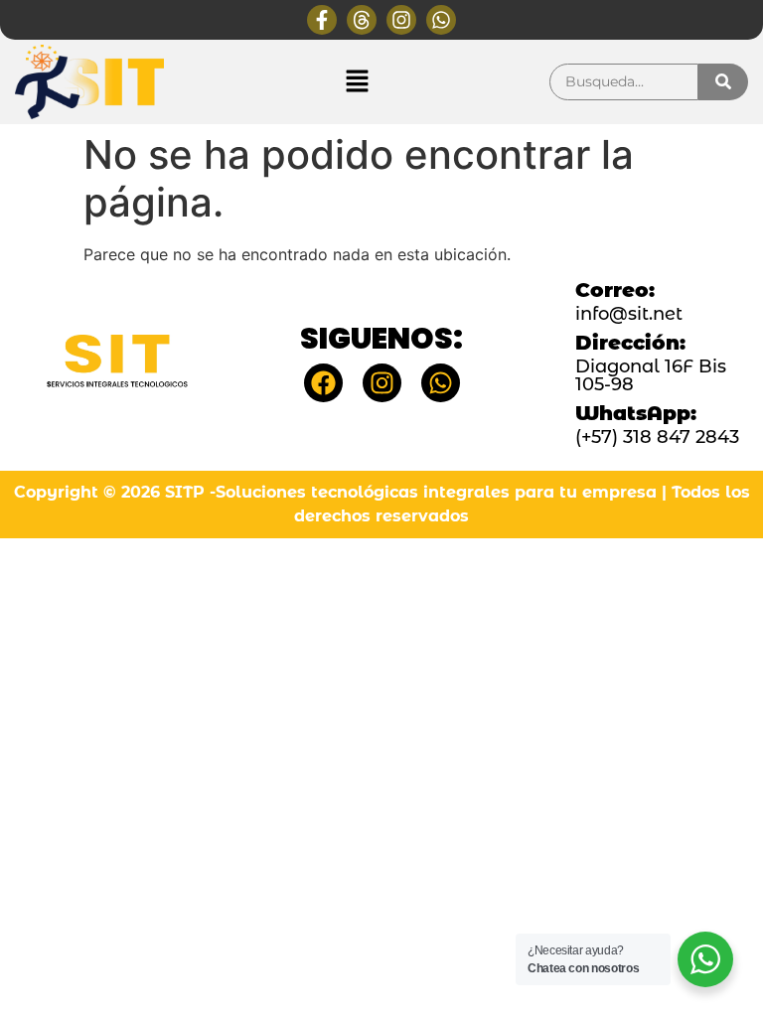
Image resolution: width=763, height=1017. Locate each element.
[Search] (723, 82)
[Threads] (362, 20)
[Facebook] (323, 382)
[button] (357, 82)
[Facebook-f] (322, 20)
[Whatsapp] (441, 20)
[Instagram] (401, 20)
